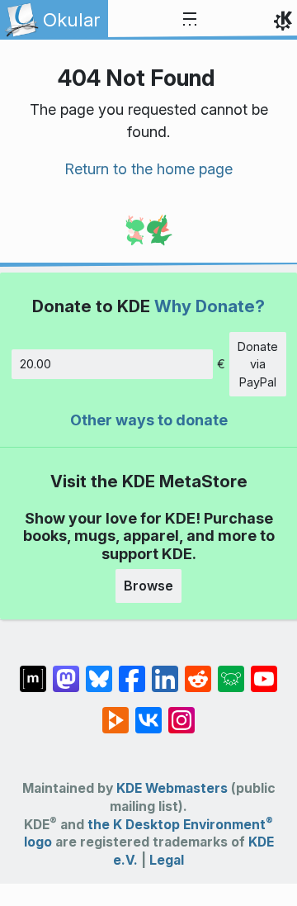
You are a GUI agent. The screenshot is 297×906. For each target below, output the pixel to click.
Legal (166, 860)
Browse (148, 585)
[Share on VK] (148, 712)
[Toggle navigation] (190, 20)
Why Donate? (209, 306)
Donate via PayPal (258, 364)
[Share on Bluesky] (99, 670)
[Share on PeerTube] (115, 712)
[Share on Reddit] (198, 670)
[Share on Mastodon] (66, 670)
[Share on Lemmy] (231, 670)
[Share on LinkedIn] (165, 670)
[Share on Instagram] (181, 712)
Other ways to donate (149, 420)
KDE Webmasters (172, 788)
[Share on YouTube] (264, 670)
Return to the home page (148, 169)
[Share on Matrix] (33, 670)
